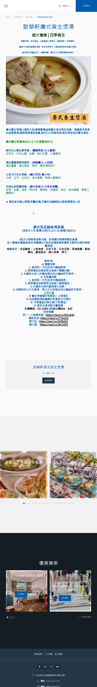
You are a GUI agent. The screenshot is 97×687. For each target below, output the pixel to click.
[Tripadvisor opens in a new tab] (57, 666)
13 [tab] (61, 503)
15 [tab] (67, 503)
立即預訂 (86, 6)
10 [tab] (51, 503)
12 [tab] (58, 503)
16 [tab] (70, 503)
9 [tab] (48, 503)
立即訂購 (49, 292)
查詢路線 (48, 380)
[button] (6, 474)
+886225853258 (53, 681)
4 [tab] (33, 503)
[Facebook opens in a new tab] (39, 666)
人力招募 (48, 654)
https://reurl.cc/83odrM (60, 315)
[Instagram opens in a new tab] (51, 666)
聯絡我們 (38, 654)
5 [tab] (36, 503)
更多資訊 (33, 594)
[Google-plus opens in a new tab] (45, 666)
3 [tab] (30, 503)
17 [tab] (73, 503)
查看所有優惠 (86, 617)
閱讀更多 (24, 486)
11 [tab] (54, 503)
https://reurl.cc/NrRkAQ (53, 321)
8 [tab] (45, 503)
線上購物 (59, 654)
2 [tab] (27, 503)
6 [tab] (39, 503)
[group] (26, 591)
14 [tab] (64, 503)
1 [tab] (24, 503)
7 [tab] (42, 503)
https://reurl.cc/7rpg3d (54, 318)
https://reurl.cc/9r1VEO (54, 324)
